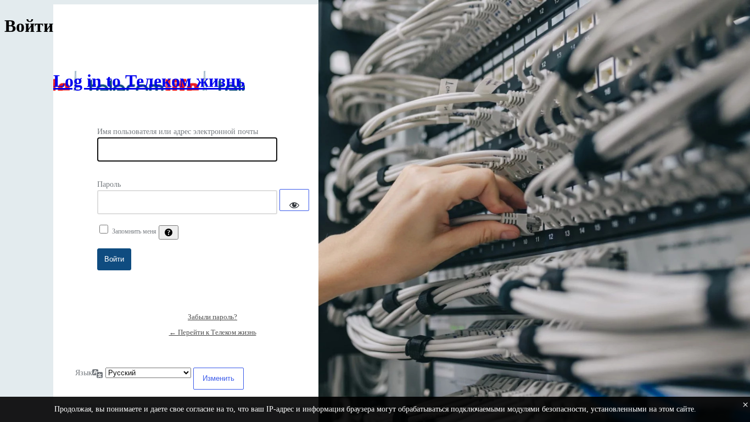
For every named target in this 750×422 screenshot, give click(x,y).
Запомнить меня (134, 231)
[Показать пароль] (294, 200)
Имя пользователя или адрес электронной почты (177, 131)
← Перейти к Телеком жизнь (212, 332)
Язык (83, 373)
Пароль (109, 184)
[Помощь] (168, 232)
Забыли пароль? (212, 317)
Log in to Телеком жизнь (149, 81)
